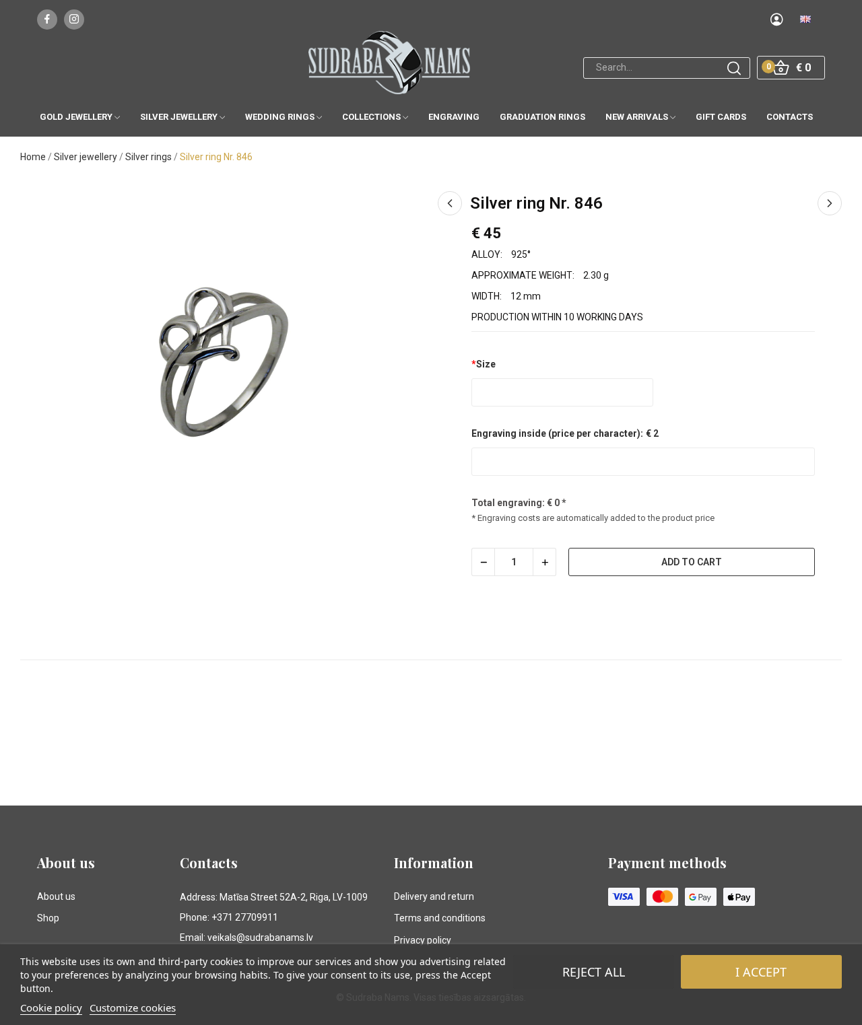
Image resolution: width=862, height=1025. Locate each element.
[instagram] (74, 19)
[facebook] (47, 19)
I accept (761, 972)
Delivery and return (434, 896)
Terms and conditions (440, 918)
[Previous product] (450, 203)
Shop (48, 918)
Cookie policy (51, 1007)
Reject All (593, 972)
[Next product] (830, 203)
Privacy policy (422, 940)
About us (56, 896)
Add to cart (691, 562)
